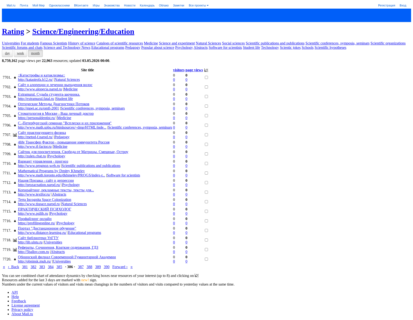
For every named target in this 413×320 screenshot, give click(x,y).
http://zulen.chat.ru (32, 156)
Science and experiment (177, 43)
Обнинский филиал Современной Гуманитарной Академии (67, 257)
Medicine (151, 43)
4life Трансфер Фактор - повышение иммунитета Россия (63, 142)
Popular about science (157, 47)
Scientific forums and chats (22, 47)
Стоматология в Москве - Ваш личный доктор (56, 113)
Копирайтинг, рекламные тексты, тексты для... (56, 190)
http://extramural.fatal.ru (36, 99)
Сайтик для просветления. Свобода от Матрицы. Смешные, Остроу (73, 152)
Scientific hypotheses (330, 47)
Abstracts (201, 47)
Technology (270, 47)
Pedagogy (132, 47)
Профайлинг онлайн (35, 219)
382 (33, 267)
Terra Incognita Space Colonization (44, 200)
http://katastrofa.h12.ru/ (35, 79)
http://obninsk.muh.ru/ (34, 261)
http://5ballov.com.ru (33, 252)
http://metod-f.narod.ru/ (35, 137)
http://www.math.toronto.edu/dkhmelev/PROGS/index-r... (61, 175)
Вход (403, 5)
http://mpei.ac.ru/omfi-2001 (38, 108)
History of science (81, 43)
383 (42, 267)
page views (194, 70)
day (7, 53)
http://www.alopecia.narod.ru (40, 89)
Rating (13, 31)
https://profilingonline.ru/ (36, 223)
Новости (130, 5)
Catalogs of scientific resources (119, 43)
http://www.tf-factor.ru (35, 146)
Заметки (178, 5)
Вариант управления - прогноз (43, 161)
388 (89, 267)
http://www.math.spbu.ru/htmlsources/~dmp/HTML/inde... (62, 127)
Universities (11, 43)
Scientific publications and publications (275, 43)
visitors (179, 70)
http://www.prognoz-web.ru (39, 166)
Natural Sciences (208, 43)
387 (81, 267)
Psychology (184, 47)
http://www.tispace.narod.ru (39, 204)
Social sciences (233, 43)
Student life (251, 47)
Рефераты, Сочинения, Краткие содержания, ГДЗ (58, 247)
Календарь (147, 5)
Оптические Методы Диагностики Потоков (53, 104)
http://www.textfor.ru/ (34, 194)
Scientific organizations (388, 43)
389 (98, 267)
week (20, 53)
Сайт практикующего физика (42, 133)
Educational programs (107, 47)
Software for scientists (225, 47)
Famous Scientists (53, 43)
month (35, 53)
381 (25, 267)
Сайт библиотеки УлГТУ (38, 238)
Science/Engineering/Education (83, 31)
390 (106, 267)
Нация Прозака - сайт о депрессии (46, 180)
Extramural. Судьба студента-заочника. (49, 94)
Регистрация (386, 5)
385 (59, 267)
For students (30, 43)
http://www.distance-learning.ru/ (42, 233)
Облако (164, 5)
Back (13, 267)
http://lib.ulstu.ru (30, 242)
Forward (120, 267)
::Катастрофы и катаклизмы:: (41, 75)
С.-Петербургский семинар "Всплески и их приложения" (65, 123)
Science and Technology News (66, 47)
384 (51, 267)
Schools (308, 47)
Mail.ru (11, 5)
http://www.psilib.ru (33, 213)
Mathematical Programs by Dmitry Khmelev (51, 171)
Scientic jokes (290, 47)
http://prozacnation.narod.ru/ (39, 185)
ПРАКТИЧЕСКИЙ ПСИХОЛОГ (44, 209)
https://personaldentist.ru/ (36, 118)
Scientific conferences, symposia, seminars (337, 43)
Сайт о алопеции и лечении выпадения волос (55, 85)
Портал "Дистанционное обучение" (47, 228)
